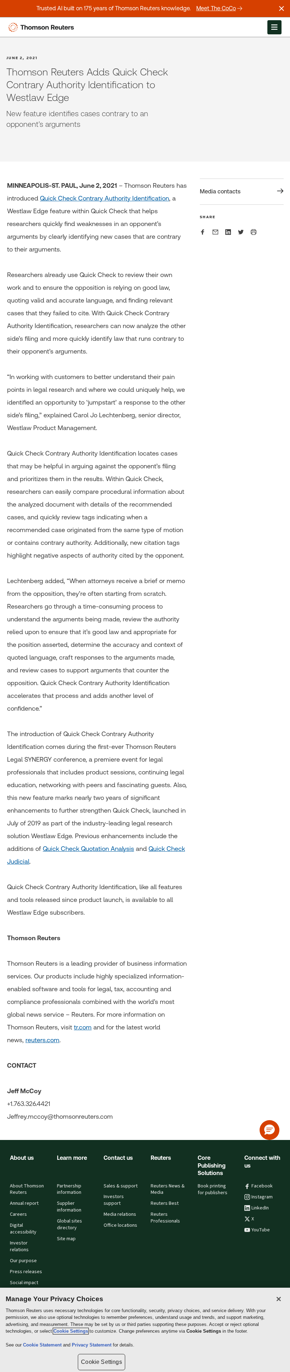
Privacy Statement (92, 1345)
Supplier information (69, 1206)
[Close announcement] (281, 8)
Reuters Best (165, 1203)
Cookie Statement (43, 1345)
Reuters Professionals (165, 1217)
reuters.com (42, 1040)
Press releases (26, 1272)
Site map (66, 1239)
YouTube (260, 1230)
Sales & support (121, 1186)
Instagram (262, 1197)
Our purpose (23, 1261)
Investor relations (19, 1246)
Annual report (24, 1203)
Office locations (120, 1225)
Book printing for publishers (212, 1189)
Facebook (262, 1186)
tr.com (83, 1027)
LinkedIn (260, 1208)
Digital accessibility (23, 1228)
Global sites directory (69, 1224)
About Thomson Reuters (27, 1189)
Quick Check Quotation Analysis (88, 848)
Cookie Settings (70, 1331)
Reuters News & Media (168, 1189)
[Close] (278, 1299)
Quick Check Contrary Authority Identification (104, 198)
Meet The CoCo (216, 8)
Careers (18, 1214)
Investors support (114, 1200)
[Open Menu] (274, 27)
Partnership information (69, 1189)
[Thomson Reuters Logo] (42, 27)
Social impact (24, 1283)
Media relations (120, 1214)
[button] (269, 1130)
